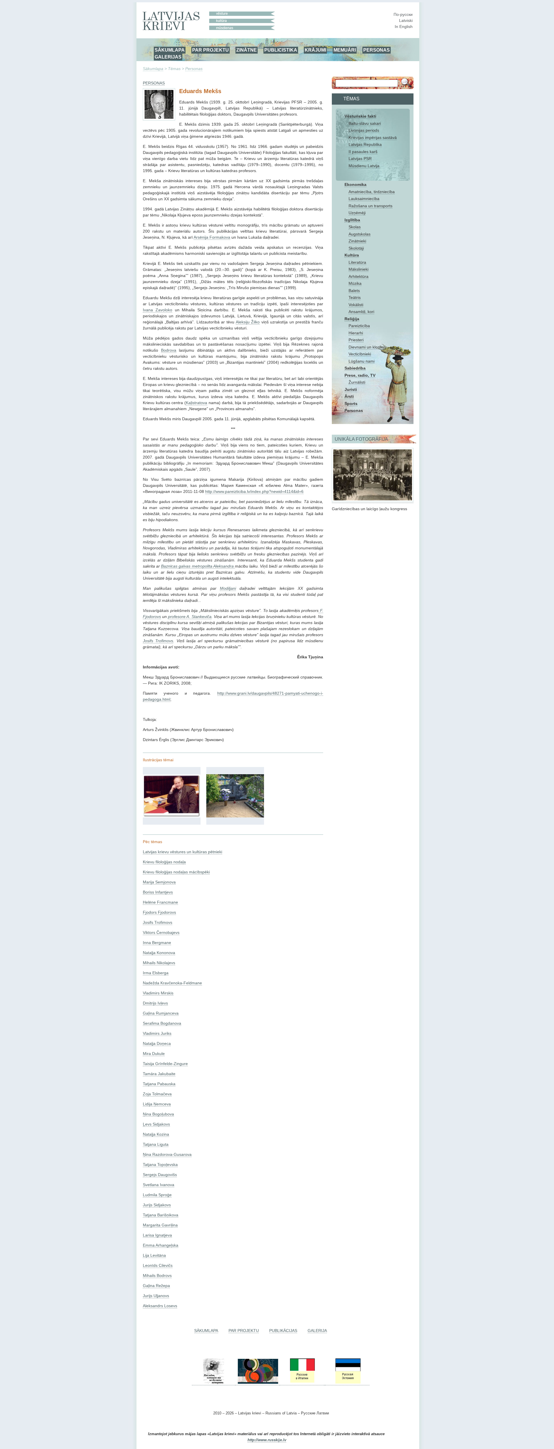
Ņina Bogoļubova (158, 1114)
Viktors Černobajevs (161, 932)
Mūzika (355, 283)
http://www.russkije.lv (267, 1440)
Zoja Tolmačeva (157, 1094)
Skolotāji (356, 248)
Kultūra (352, 255)
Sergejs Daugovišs (160, 1174)
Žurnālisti (357, 382)
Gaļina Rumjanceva (161, 1013)
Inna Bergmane (157, 942)
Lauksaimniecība (364, 198)
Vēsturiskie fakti (360, 116)
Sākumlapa (153, 68)
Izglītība (352, 220)
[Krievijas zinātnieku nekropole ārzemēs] (213, 1382)
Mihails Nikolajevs (159, 962)
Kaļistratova (196, 402)
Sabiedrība (355, 368)
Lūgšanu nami (362, 361)
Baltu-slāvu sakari (365, 123)
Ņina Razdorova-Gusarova (167, 1154)
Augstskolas (359, 234)
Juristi (351, 389)
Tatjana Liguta (156, 1144)
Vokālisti (356, 304)
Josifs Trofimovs (158, 640)
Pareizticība (359, 325)
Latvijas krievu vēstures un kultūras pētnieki (182, 851)
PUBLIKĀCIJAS (283, 1330)
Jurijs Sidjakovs (157, 1205)
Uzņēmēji (357, 212)
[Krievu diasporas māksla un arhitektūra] (257, 1382)
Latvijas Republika (365, 144)
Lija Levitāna (154, 1255)
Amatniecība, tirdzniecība (372, 191)
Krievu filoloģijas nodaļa (164, 862)
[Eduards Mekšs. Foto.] (172, 816)
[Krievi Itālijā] (302, 1382)
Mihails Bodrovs (157, 1275)
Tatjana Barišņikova (160, 1215)
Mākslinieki (358, 269)
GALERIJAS (168, 56)
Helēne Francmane (160, 902)
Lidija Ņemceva (157, 1104)
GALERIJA (317, 1330)
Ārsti (349, 396)
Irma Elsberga (156, 973)
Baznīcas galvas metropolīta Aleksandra (198, 566)
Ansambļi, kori (361, 311)
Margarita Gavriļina (160, 1225)
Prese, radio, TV (360, 375)
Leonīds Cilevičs (158, 1265)
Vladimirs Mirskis (158, 993)
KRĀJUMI (315, 49)
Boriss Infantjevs (158, 892)
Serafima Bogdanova (162, 1023)
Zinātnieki (357, 241)
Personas (194, 68)
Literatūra (357, 262)
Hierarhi (356, 333)
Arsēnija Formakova (212, 237)
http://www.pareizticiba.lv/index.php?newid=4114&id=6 (254, 491)
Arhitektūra (358, 276)
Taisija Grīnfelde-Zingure (165, 1063)
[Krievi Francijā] (324, 1382)
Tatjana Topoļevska (160, 1164)
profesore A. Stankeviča (189, 616)
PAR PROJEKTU (210, 49)
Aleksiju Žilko (248, 322)
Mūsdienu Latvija (364, 165)
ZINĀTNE (246, 49)
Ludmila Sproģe (157, 1194)
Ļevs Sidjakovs (156, 1124)
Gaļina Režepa (156, 1285)
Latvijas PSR (360, 158)
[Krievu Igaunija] (347, 1382)
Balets (354, 290)
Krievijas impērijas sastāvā (373, 137)
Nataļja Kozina (156, 1134)
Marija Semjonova (159, 882)
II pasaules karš (363, 151)
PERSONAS (376, 49)
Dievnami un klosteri (367, 347)
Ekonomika (355, 184)
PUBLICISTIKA (280, 49)
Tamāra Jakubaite (159, 1073)
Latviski (406, 20)
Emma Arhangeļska (160, 1245)
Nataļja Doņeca (157, 1043)
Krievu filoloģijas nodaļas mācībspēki (176, 872)
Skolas (355, 227)
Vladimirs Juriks (157, 1033)
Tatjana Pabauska (159, 1083)
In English (404, 26)
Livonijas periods (364, 130)
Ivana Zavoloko (157, 310)
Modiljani (228, 588)
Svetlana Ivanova (158, 1184)
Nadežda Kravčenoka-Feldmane (172, 983)
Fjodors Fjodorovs (159, 912)
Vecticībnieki (360, 354)
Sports (351, 403)
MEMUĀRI (345, 49)
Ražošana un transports (370, 205)
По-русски (403, 14)
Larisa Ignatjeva (157, 1235)
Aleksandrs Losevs (160, 1305)
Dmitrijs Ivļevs (155, 1003)
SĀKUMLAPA (170, 49)
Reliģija (352, 318)
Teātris (355, 297)
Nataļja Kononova (159, 952)
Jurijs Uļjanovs (156, 1295)
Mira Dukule (154, 1053)
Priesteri (356, 340)
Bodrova (168, 350)
